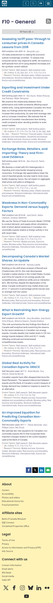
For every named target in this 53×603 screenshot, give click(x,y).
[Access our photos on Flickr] (47, 589)
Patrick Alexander (35, 424)
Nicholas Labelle (33, 264)
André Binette (33, 371)
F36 (33, 131)
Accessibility (8, 493)
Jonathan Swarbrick (18, 217)
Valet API (6, 579)
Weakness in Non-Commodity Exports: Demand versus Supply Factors (25, 207)
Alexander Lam (33, 51)
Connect (8, 522)
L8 (32, 188)
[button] (29, 470)
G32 (7, 134)
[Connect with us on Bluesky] (31, 589)
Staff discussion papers (38, 392)
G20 (44, 131)
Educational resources (13, 501)
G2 (40, 131)
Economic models (29, 139)
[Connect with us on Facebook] (14, 589)
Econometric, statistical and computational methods (24, 398)
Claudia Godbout (37, 321)
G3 (3, 134)
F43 (33, 395)
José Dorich (32, 215)
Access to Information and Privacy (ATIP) (21, 547)
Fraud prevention (10, 504)
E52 (22, 239)
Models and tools (14, 139)
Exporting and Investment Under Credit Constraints (26, 90)
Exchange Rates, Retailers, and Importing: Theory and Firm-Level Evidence (25, 153)
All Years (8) (25, 31)
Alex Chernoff (32, 161)
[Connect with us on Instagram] (23, 589)
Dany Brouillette (33, 318)
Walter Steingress (21, 98)
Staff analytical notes (37, 70)
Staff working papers (37, 128)
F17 (40, 239)
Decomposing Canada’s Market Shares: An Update (25, 258)
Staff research (22, 70)
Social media (8, 576)
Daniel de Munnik (16, 373)
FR (40, 3)
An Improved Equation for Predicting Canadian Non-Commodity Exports (21, 417)
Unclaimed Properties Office (15, 526)
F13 (40, 72)
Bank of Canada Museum (14, 518)
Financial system (35, 134)
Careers (6, 490)
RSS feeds (6, 572)
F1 (32, 72)
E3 (18, 72)
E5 (18, 239)
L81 (35, 188)
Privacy (5, 543)
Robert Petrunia (43, 95)
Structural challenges (23, 77)
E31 (26, 72)
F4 (30, 297)
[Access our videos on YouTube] (26, 598)
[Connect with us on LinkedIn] (39, 589)
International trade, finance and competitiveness (31, 141)
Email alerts (7, 569)
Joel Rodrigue (7, 98)
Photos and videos (11, 497)
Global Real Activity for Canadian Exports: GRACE (21, 365)
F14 (44, 72)
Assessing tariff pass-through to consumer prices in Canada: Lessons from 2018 (26, 43)
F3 (30, 131)
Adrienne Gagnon (22, 321)
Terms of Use (8, 540)
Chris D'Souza (8, 321)
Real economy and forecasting (35, 244)
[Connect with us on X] (6, 589)
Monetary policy (27, 75)
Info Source (7, 551)
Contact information (12, 565)
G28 (48, 131)
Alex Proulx (19, 427)
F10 (35, 72)
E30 (22, 72)
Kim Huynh (31, 95)
